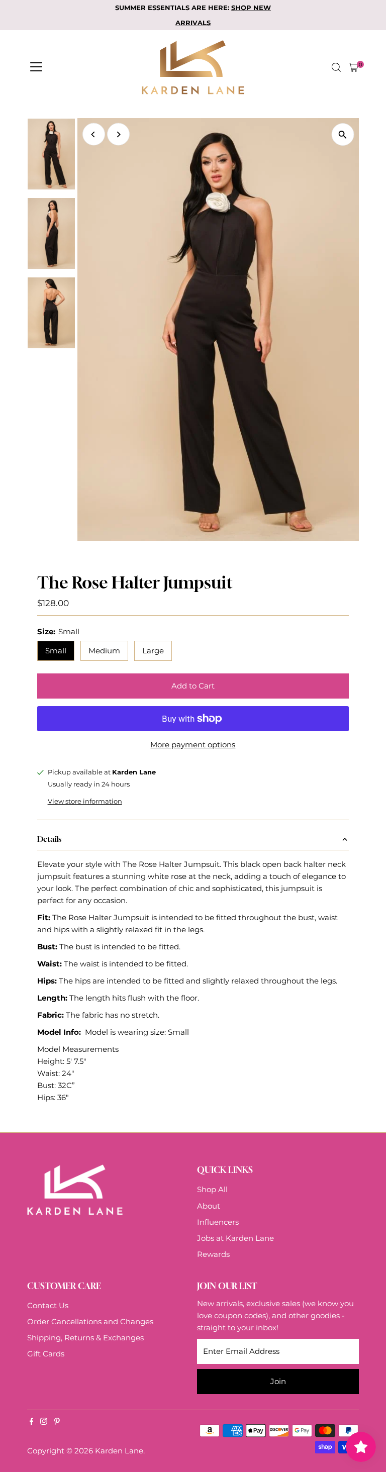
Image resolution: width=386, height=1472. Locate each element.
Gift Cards (45, 1353)
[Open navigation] (36, 67)
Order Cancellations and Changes (90, 1321)
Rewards (213, 1254)
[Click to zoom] (342, 134)
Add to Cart (193, 686)
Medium (104, 650)
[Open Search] (336, 67)
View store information (85, 801)
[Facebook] (31, 1422)
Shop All (212, 1189)
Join (278, 1381)
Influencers (218, 1222)
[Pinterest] (57, 1422)
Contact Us (47, 1305)
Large (153, 650)
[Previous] (93, 134)
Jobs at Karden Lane (235, 1238)
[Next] (118, 134)
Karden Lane (119, 1450)
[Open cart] (353, 67)
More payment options (192, 744)
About (208, 1206)
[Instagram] (44, 1422)
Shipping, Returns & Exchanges (85, 1337)
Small (55, 650)
